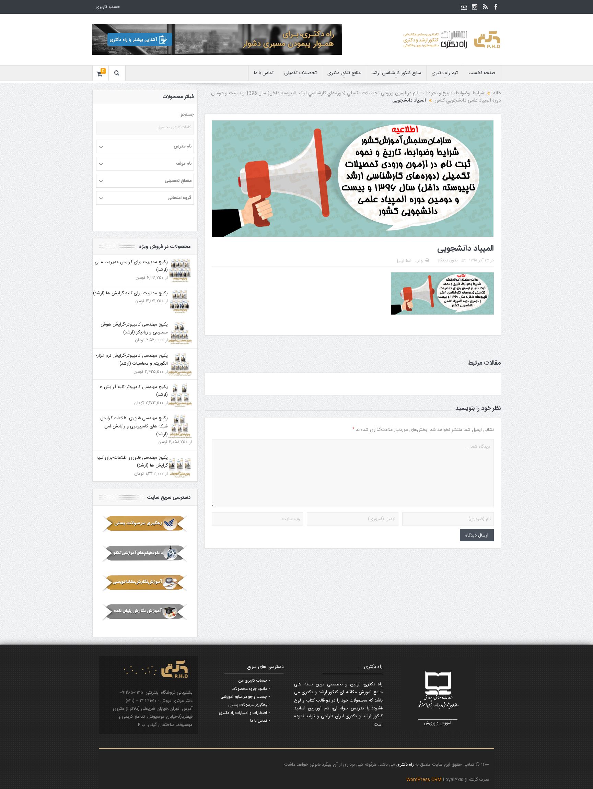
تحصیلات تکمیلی (300, 73)
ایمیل (399, 261)
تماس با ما (264, 73)
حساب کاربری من (252, 680)
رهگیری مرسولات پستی (247, 705)
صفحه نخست (482, 73)
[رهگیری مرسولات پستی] (145, 524)
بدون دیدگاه (448, 260)
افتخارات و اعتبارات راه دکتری (243, 712)
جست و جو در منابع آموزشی (243, 696)
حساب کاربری (108, 7)
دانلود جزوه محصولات (249, 688)
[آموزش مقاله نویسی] (145, 583)
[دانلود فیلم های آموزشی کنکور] (145, 553)
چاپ (419, 261)
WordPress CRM (424, 780)
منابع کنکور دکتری (344, 73)
